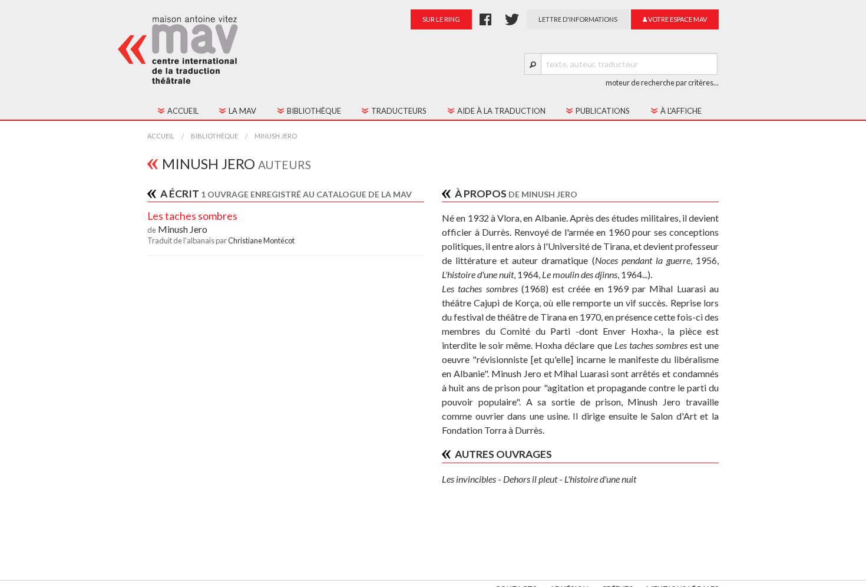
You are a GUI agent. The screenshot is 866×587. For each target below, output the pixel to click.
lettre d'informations (577, 19)
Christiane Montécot (261, 240)
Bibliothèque (214, 136)
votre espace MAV (677, 19)
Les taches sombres (192, 216)
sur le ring (441, 19)
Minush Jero (275, 136)
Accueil (160, 136)
